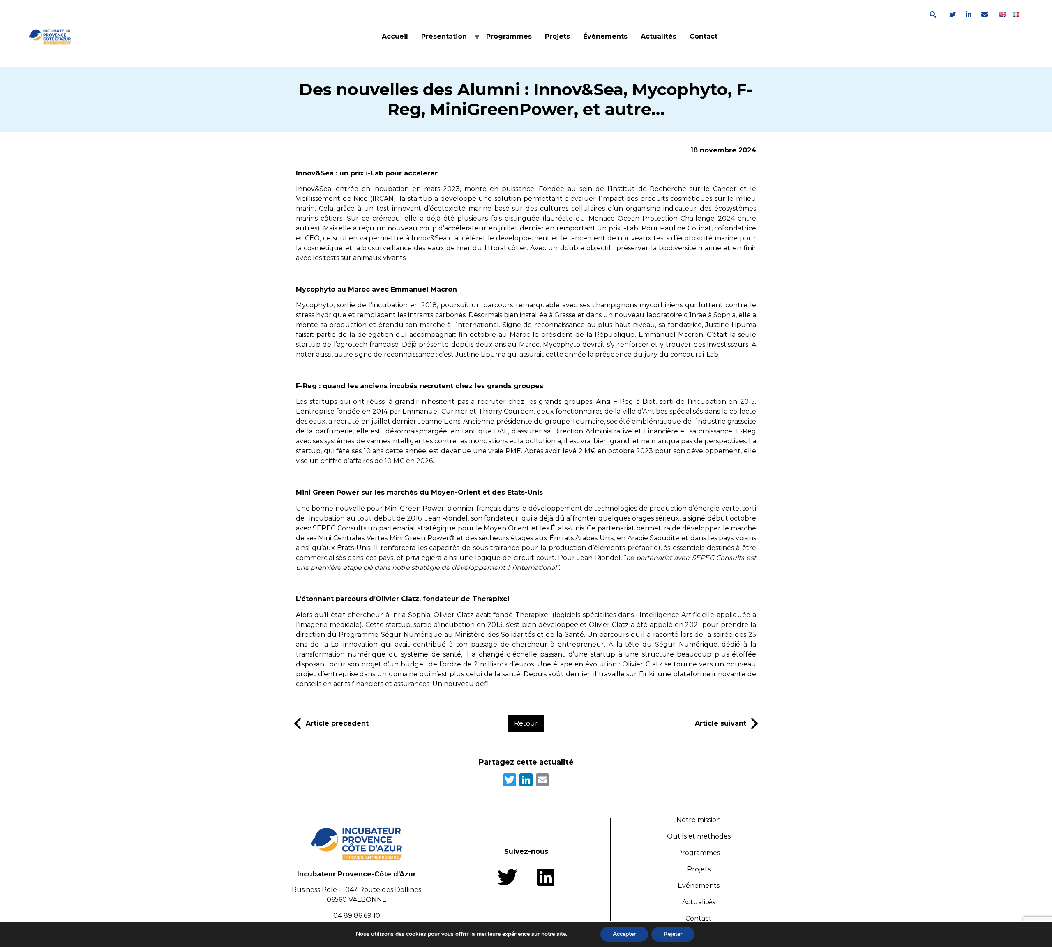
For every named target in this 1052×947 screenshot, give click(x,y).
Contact (703, 36)
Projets (557, 36)
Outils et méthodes (699, 836)
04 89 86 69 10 (356, 915)
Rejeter (673, 934)
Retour (526, 723)
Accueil (395, 36)
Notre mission (698, 820)
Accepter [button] (624, 934)
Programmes (509, 36)
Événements (605, 36)
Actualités (658, 36)
